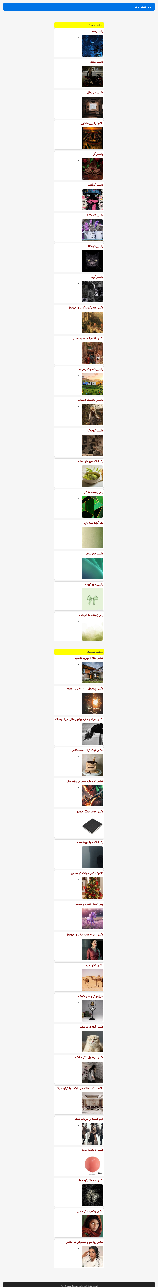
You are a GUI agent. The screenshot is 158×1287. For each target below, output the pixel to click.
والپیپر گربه (97, 277)
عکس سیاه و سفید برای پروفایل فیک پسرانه (79, 719)
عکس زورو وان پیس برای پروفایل (85, 781)
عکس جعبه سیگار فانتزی (89, 811)
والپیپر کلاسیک (95, 430)
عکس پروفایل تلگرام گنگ (89, 1057)
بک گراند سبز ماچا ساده (90, 461)
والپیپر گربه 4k (95, 246)
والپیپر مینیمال (95, 92)
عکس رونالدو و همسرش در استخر (85, 1242)
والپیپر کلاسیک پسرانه (91, 369)
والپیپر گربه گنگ (94, 215)
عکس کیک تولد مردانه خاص (87, 750)
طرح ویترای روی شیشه (90, 996)
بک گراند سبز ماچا (93, 523)
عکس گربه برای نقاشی (91, 1027)
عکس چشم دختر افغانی (90, 1211)
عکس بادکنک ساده (92, 1150)
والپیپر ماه (97, 31)
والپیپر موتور (96, 62)
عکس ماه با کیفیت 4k (90, 1180)
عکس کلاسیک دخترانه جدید (87, 338)
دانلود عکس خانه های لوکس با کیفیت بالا (80, 1088)
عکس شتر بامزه (94, 965)
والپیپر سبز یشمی (94, 553)
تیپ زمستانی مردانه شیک (89, 1119)
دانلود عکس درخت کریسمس (87, 873)
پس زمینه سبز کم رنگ (91, 615)
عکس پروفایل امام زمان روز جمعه (85, 689)
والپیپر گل (98, 154)
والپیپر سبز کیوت (94, 584)
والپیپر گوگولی (95, 185)
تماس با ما (140, 7)
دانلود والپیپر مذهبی (92, 123)
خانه (149, 7)
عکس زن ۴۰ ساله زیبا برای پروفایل (84, 934)
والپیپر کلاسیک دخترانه (90, 400)
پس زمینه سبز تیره (93, 492)
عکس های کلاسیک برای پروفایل (85, 308)
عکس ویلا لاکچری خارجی (89, 658)
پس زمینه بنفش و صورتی (89, 904)
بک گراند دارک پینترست (90, 842)
